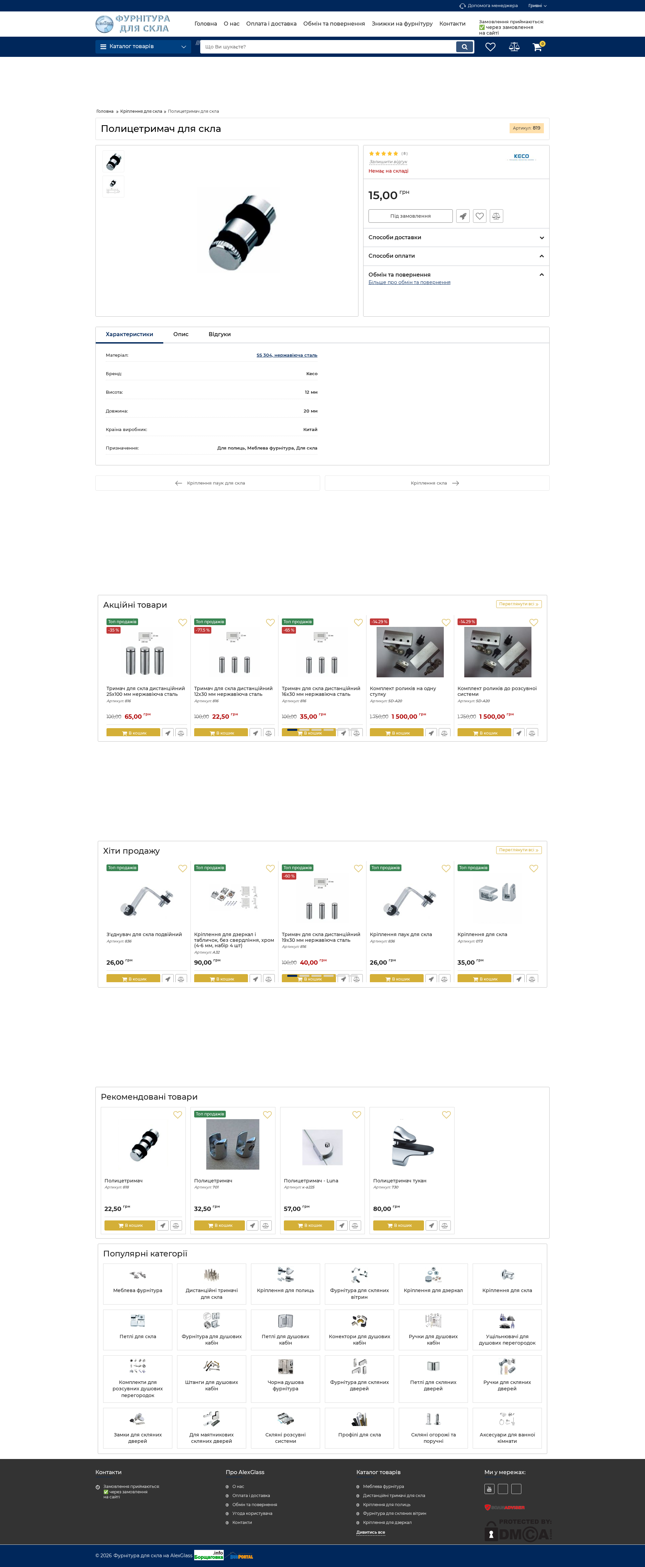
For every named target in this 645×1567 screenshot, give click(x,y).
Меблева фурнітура (383, 1486)
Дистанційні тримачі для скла (394, 1495)
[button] (292, 730)
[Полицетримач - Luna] (322, 1144)
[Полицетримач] (143, 1144)
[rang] (516, 1489)
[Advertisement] (149, 80)
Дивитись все (370, 1532)
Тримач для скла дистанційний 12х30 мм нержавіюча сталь (233, 694)
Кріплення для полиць (387, 1504)
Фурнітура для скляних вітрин (394, 1513)
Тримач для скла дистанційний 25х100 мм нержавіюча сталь (145, 694)
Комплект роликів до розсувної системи (497, 694)
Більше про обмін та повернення (409, 282)
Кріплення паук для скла (401, 937)
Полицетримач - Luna (311, 1184)
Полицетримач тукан (400, 1184)
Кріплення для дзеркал (387, 1522)
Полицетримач (123, 1184)
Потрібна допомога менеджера (463, 216)
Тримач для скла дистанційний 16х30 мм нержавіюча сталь (321, 694)
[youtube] (489, 1489)
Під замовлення (410, 216)
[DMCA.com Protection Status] (518, 1541)
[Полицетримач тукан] (412, 1144)
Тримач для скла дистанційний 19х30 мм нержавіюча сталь (321, 940)
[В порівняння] (496, 216)
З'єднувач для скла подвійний (144, 937)
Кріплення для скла (482, 937)
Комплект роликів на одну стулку (403, 694)
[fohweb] (503, 1489)
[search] (464, 46)
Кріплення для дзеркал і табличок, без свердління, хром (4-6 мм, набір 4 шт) (234, 943)
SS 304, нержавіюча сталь (287, 355)
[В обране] (479, 216)
